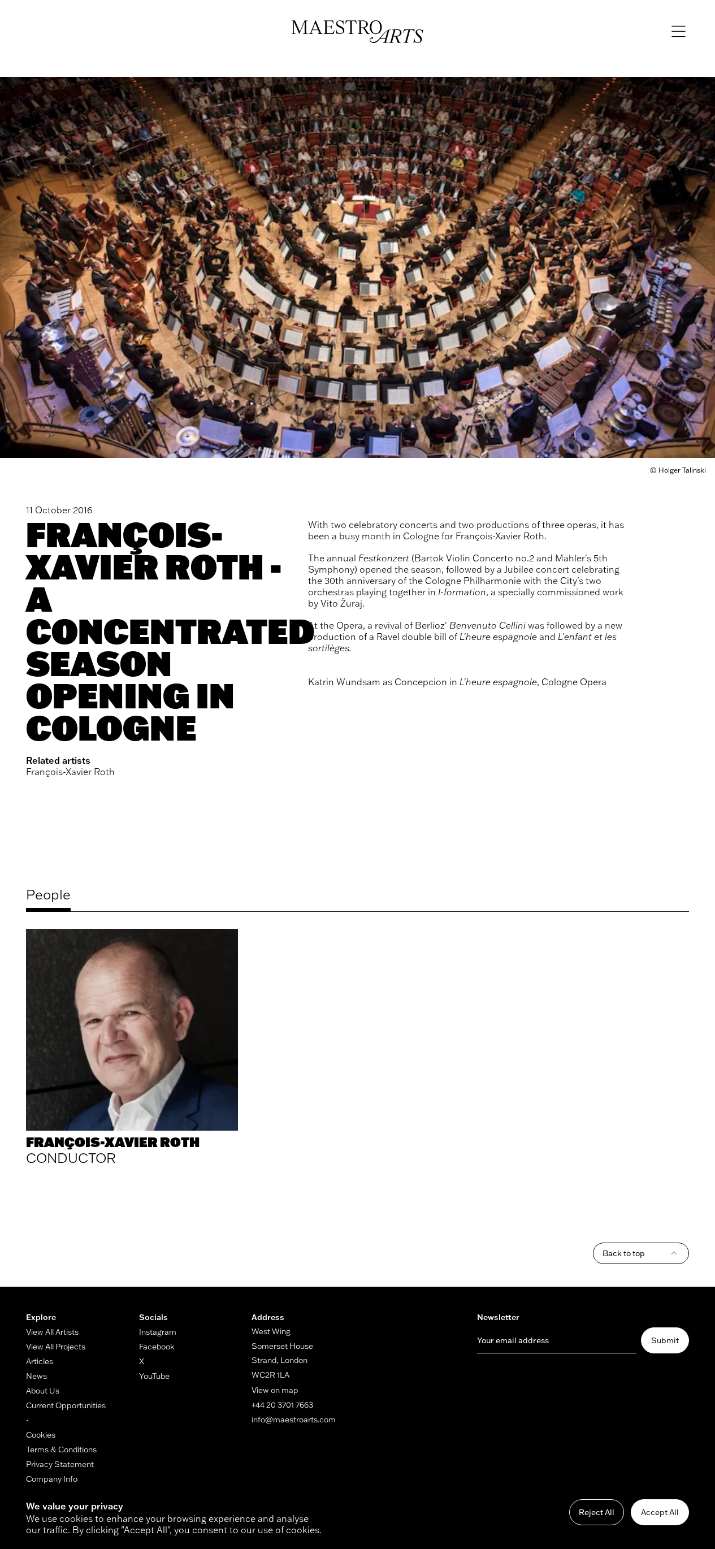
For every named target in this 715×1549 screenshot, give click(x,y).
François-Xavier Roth (70, 771)
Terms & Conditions (61, 1449)
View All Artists (52, 1332)
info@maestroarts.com (294, 1419)
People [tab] (48, 894)
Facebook (157, 1347)
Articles (39, 1361)
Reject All (596, 1512)
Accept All (660, 1512)
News (36, 1376)
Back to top (624, 1253)
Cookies (40, 1435)
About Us (42, 1391)
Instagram (157, 1332)
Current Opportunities (66, 1405)
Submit (665, 1340)
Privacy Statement (60, 1464)
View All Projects (55, 1347)
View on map (275, 1390)
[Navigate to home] (357, 31)
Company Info (51, 1479)
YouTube (154, 1376)
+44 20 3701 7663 (282, 1405)
